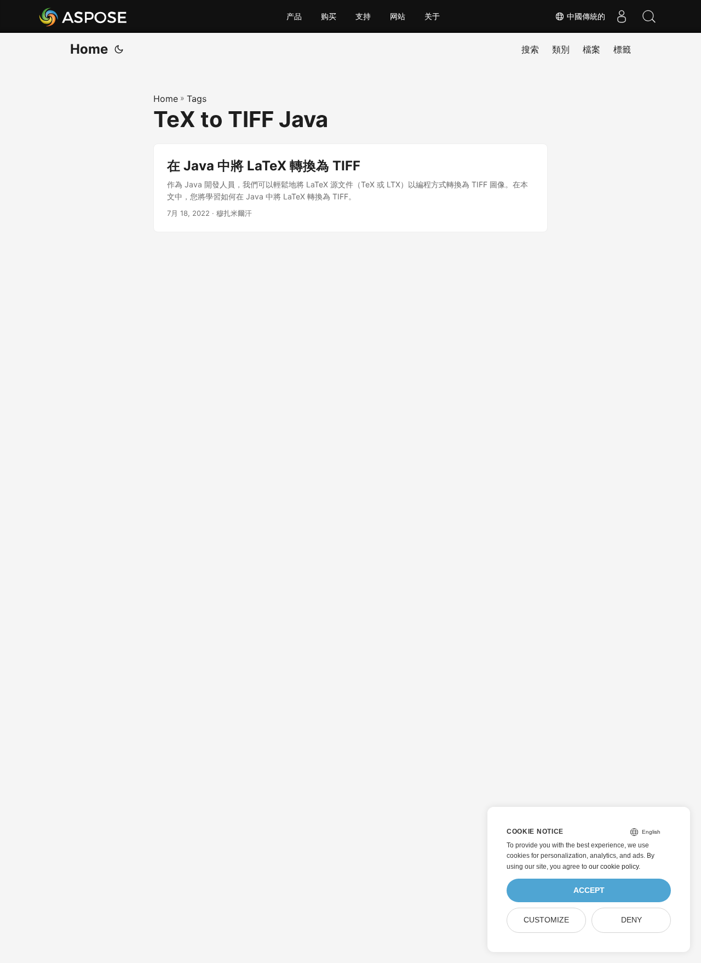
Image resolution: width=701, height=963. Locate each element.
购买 (328, 16)
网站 (397, 16)
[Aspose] (83, 16)
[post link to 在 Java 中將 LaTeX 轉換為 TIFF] (350, 188)
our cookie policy (614, 866)
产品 (294, 16)
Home (89, 49)
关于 (432, 16)
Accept (589, 890)
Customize (546, 920)
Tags (196, 98)
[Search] (649, 16)
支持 (363, 16)
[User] (621, 16)
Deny (631, 920)
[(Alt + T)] (118, 49)
